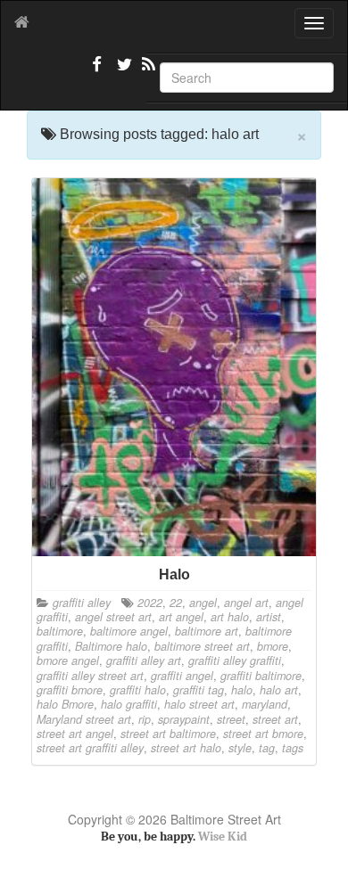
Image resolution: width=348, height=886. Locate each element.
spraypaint (184, 719)
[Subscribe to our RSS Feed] (147, 71)
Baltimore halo (111, 646)
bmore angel (68, 660)
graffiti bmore (70, 690)
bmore (272, 646)
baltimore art (206, 631)
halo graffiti (129, 704)
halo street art (199, 704)
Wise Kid (222, 836)
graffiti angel (182, 676)
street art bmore (263, 734)
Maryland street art (84, 719)
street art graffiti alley (90, 748)
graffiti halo (138, 690)
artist (268, 617)
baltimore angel (129, 631)
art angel (181, 617)
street (231, 719)
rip (144, 719)
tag (267, 748)
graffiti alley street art (90, 676)
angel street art (113, 617)
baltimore (60, 631)
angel (203, 603)
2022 (149, 603)
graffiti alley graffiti (234, 660)
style (240, 748)
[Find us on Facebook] (97, 71)
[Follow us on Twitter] (122, 71)
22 (176, 603)
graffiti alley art (143, 660)
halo (242, 690)
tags (292, 748)
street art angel (75, 734)
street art (275, 719)
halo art (279, 690)
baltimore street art (202, 646)
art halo (230, 617)
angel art (246, 603)
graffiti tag (198, 690)
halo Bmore (65, 704)
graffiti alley (82, 603)
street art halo (186, 748)
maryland (264, 704)
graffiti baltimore (261, 676)
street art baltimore (168, 734)
